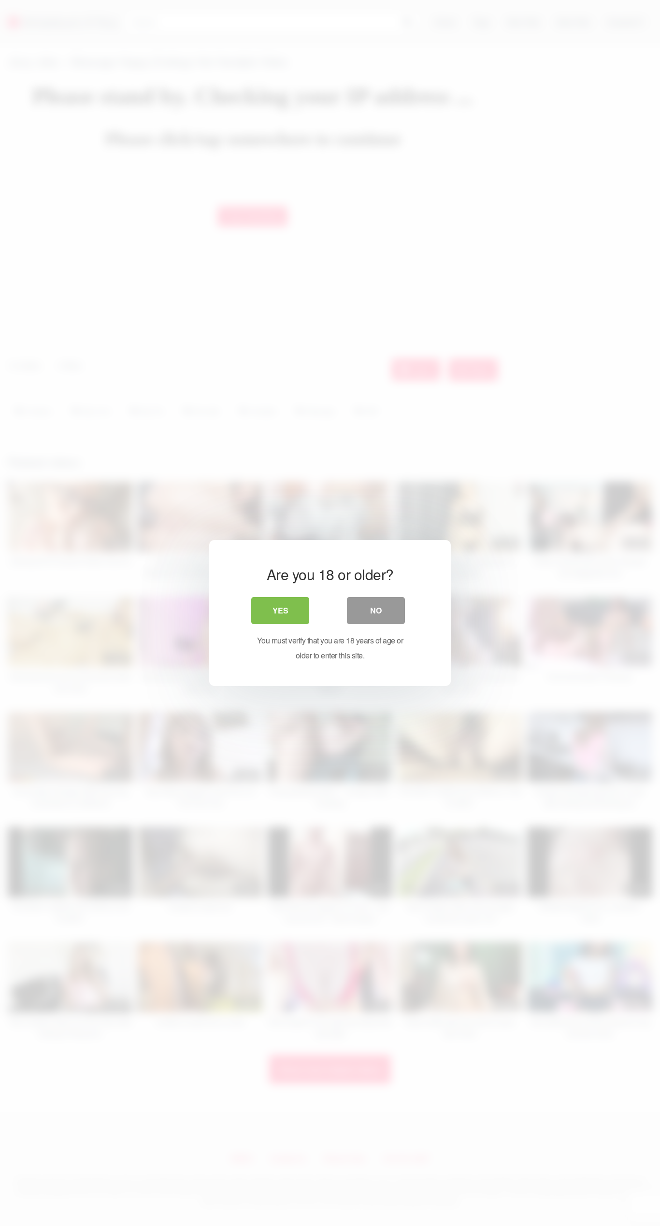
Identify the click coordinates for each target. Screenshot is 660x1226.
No (376, 610)
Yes (280, 610)
